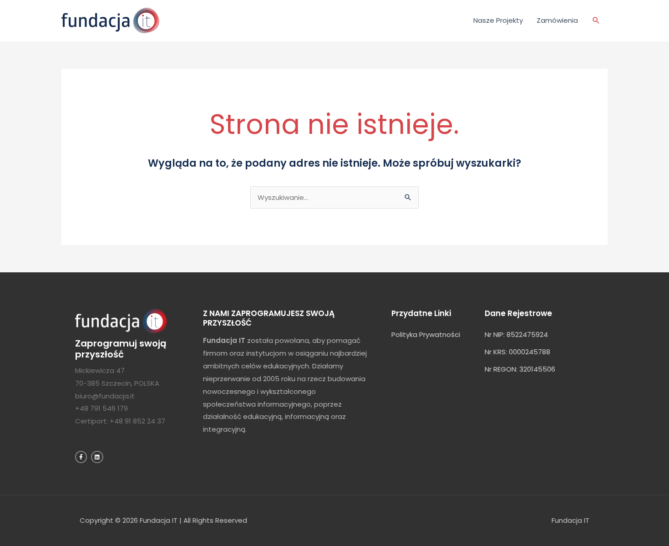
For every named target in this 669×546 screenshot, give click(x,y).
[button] (596, 20)
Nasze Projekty (498, 20)
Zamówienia (557, 20)
